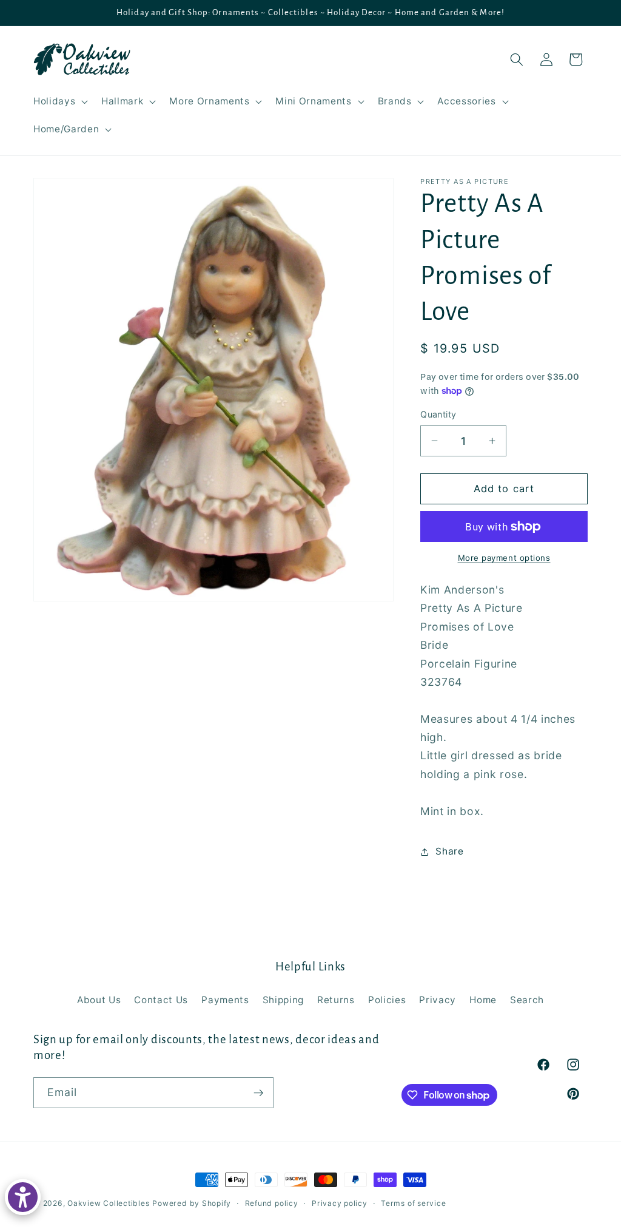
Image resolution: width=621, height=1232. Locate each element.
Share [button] (449, 851)
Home (483, 1000)
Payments (225, 1000)
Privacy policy (340, 1203)
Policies (387, 1000)
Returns (336, 1000)
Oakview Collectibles (108, 1203)
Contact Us (161, 1000)
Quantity (438, 414)
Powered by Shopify (191, 1203)
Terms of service (413, 1203)
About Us (99, 1000)
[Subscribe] (258, 1093)
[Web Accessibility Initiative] (22, 1197)
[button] (59, 101)
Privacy (437, 1000)
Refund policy (271, 1203)
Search (527, 1000)
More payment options (504, 558)
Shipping (283, 1000)
